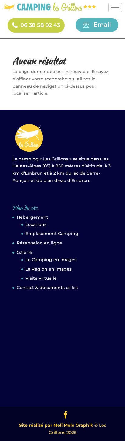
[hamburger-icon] (115, 7)
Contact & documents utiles (47, 287)
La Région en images (48, 269)
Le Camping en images (50, 259)
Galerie (24, 252)
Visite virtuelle (41, 278)
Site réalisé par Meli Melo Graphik (56, 425)
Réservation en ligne (39, 243)
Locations (35, 224)
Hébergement (32, 217)
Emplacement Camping (51, 233)
